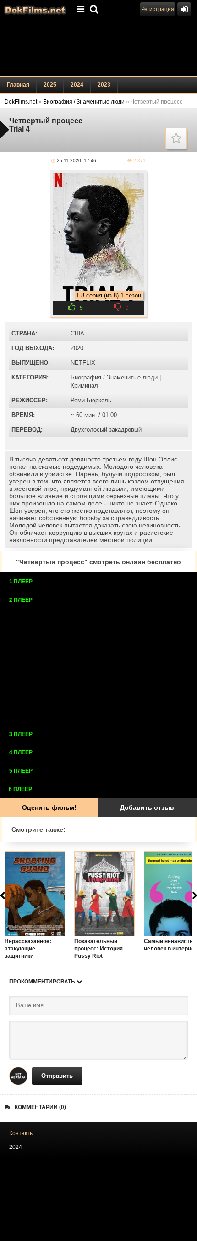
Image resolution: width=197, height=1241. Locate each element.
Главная (18, 85)
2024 (77, 85)
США (77, 333)
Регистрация (157, 9)
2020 (77, 348)
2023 (104, 85)
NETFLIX (83, 362)
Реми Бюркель (91, 400)
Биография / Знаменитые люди (114, 377)
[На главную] (34, 9)
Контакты (21, 1133)
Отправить (57, 1075)
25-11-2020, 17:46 (76, 160)
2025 (50, 85)
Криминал (84, 385)
